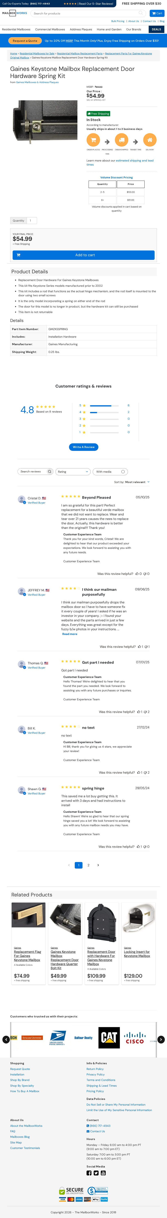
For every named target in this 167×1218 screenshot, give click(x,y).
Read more (69, 634)
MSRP (69, 41)
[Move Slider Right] (161, 1040)
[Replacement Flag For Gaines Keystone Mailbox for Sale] (28, 923)
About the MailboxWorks (26, 1126)
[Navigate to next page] (98, 865)
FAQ (12, 1131)
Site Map (16, 1142)
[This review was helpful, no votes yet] (137, 574)
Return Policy (95, 1069)
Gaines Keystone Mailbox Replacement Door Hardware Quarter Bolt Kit (65, 960)
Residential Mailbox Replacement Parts (79, 53)
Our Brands (133, 29)
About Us (133, 21)
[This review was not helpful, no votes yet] (144, 574)
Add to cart (85, 255)
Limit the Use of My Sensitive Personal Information (119, 1110)
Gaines (17, 947)
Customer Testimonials (25, 1148)
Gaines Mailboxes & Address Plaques (37, 82)
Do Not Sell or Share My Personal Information (116, 1104)
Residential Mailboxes (16, 29)
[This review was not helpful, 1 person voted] (146, 647)
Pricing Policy (95, 1091)
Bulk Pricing (117, 21)
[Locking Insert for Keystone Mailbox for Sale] (138, 923)
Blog (162, 21)
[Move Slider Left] (6, 1040)
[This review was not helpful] (145, 712)
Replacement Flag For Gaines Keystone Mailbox (27, 956)
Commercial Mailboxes (50, 29)
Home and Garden (109, 29)
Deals (156, 29)
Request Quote (20, 1069)
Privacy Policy (96, 1074)
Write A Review (83, 447)
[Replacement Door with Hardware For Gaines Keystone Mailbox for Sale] (102, 923)
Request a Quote (25, 41)
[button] (157, 13)
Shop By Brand (20, 1080)
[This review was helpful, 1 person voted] (139, 647)
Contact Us (149, 21)
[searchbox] (32, 471)
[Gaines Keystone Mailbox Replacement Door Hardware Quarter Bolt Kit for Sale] (65, 923)
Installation (17, 1074)
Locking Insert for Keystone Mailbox (137, 954)
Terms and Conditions (101, 1080)
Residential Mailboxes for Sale (37, 53)
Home (13, 53)
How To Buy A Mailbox (24, 1091)
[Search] (140, 13)
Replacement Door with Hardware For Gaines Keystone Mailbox (101, 958)
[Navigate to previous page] (69, 865)
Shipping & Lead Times (102, 1085)
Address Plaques (81, 29)
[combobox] (73, 471)
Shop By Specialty (22, 1085)
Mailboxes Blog (20, 1137)
